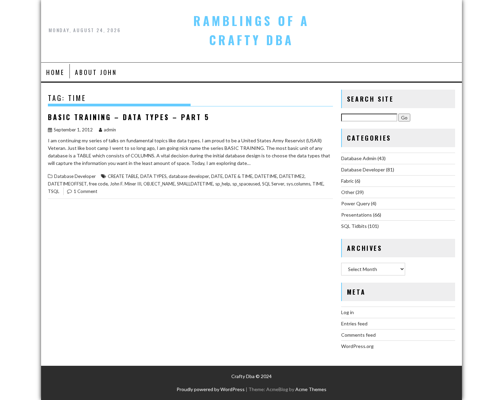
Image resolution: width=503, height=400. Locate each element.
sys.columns (298, 183)
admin (110, 129)
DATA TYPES (153, 176)
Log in (347, 312)
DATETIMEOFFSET (67, 183)
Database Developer (75, 176)
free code (98, 183)
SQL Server (273, 183)
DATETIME (266, 176)
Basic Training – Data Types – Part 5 (129, 117)
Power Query (355, 203)
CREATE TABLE (123, 176)
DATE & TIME (239, 176)
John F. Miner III (125, 183)
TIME (317, 183)
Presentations (356, 215)
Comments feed (358, 335)
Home (55, 72)
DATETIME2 (292, 176)
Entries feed (354, 323)
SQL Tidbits (354, 226)
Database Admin (358, 158)
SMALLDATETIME (195, 183)
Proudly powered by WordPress (211, 389)
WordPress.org (357, 346)
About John (96, 72)
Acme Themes (310, 389)
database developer (189, 176)
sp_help (222, 183)
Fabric (347, 181)
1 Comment (85, 191)
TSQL (53, 191)
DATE (217, 176)
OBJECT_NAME (159, 183)
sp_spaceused (246, 183)
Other (347, 192)
